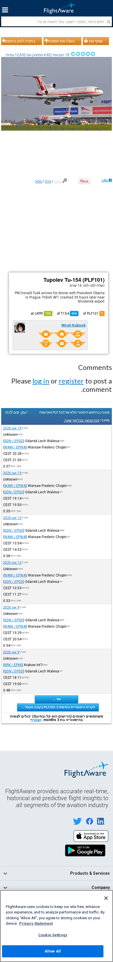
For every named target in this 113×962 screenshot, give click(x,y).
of (67, 314)
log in (40, 381)
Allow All (53, 951)
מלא (38, 181)
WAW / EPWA (15, 447)
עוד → (56, 699)
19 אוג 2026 (12, 428)
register (71, 381)
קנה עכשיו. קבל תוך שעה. (81, 420)
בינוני (58, 181)
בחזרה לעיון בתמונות (19, 41)
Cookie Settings (52, 935)
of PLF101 (93, 314)
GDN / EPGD (13, 441)
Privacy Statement (36, 923)
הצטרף (35, 720)
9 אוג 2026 (11, 607)
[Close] (106, 898)
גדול (48, 181)
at (41, 314)
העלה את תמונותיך (60, 41)
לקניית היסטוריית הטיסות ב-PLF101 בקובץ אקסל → (58, 707)
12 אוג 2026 (12, 518)
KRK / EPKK (13, 665)
